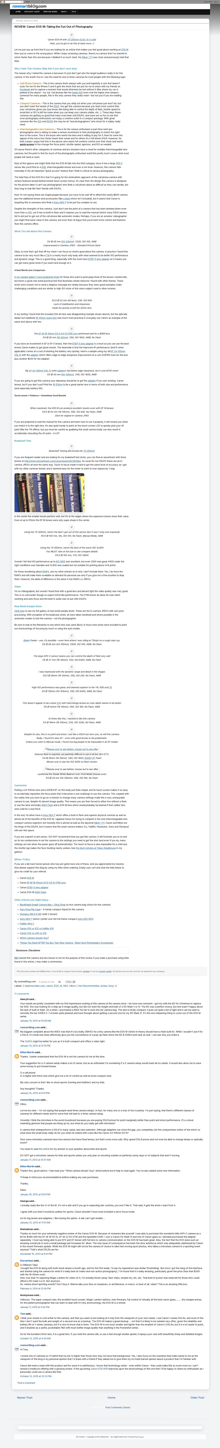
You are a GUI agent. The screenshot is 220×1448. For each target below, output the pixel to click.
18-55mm (62, 337)
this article (44, 1149)
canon (49, 985)
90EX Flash (47, 805)
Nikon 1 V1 (87, 57)
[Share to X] (71, 982)
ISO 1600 (60, 561)
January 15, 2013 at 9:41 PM (35, 1093)
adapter (34, 355)
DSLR (56, 106)
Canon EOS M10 (99, 1368)
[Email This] (67, 982)
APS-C (119, 163)
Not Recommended (88, 985)
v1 (116, 985)
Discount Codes (32, 12)
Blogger (141, 1437)
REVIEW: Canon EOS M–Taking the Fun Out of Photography (53, 26)
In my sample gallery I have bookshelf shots (36, 277)
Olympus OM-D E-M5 (31, 914)
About (64, 12)
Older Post (197, 1397)
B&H (16, 958)
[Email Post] (59, 981)
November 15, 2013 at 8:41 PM (36, 1254)
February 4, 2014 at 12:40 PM (35, 1288)
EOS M (124, 49)
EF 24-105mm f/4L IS (40, 370)
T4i (47, 255)
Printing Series (50, 12)
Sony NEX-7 (60, 202)
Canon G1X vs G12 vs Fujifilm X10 (37, 928)
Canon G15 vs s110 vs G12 (33, 933)
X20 (39, 121)
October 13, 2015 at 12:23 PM (35, 1376)
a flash (66, 198)
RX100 (50, 121)
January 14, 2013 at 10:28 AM (35, 1020)
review (103, 985)
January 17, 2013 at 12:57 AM (35, 1159)
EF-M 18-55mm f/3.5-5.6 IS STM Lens (58, 333)
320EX (28, 1041)
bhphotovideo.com (35, 985)
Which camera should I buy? (34, 938)
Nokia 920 (77, 92)
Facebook (25, 89)
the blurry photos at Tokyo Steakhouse (96, 848)
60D (44, 167)
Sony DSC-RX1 (85, 919)
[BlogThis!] (69, 982)
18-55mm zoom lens (46, 318)
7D (110, 687)
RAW (44, 571)
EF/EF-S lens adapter (98, 259)
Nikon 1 (73, 985)
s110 (29, 212)
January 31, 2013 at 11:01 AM (35, 1222)
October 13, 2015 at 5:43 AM (35, 1338)
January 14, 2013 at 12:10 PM (35, 1045)
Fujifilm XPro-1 (27, 923)
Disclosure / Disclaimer (28, 950)
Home (18, 12)
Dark (74, 11)
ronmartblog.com (30, 1027)
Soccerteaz (26, 1260)
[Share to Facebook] (74, 982)
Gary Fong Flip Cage (30, 909)
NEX (65, 985)
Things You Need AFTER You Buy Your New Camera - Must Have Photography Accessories (66, 943)
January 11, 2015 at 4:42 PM (35, 1307)
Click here (19, 611)
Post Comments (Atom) (117, 1407)
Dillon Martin (27, 1052)
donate (86, 971)
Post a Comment (26, 1383)
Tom (22, 1313)
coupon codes (105, 971)
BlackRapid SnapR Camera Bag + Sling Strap (42, 904)
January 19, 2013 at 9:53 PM (35, 1194)
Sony (111, 985)
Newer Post (24, 1397)
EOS (56, 985)
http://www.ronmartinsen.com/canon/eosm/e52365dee (52, 461)
